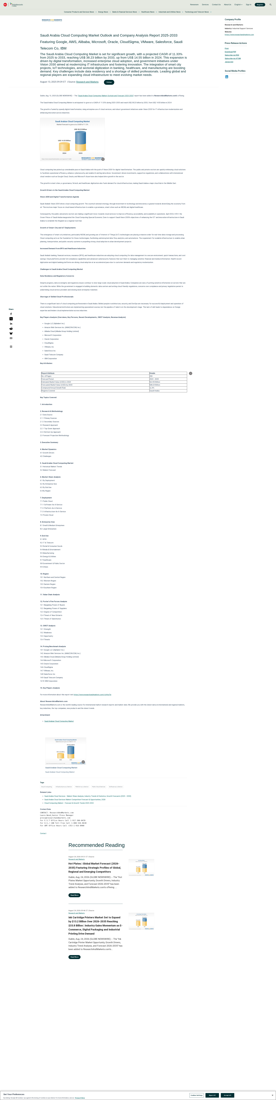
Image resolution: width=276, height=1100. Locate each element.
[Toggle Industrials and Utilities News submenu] (183, 12)
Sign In (248, 5)
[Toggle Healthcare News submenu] (156, 12)
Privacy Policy (80, 1098)
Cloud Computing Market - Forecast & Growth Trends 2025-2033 (69, 803)
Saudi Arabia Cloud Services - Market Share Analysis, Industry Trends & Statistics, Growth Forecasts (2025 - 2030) (87, 796)
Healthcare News (147, 12)
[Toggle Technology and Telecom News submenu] (211, 12)
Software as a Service (115, 787)
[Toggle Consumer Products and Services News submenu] (96, 12)
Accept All (227, 1095)
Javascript (229, 62)
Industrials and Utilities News (170, 12)
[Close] (272, 1095)
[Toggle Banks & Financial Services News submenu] (139, 12)
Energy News (103, 12)
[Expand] (103, 159)
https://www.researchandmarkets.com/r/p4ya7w (92, 695)
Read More (74, 895)
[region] (138, 1095)
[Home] (13, 4)
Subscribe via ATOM (233, 58)
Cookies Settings (196, 1095)
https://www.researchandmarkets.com (239, 35)
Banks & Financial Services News (124, 12)
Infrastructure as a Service (64, 787)
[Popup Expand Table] (190, 373)
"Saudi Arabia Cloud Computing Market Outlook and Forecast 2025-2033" (106, 96)
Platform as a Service (81, 787)
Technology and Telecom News (197, 12)
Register (260, 5)
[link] (194, 4)
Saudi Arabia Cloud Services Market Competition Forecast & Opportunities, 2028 (74, 800)
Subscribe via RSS (232, 55)
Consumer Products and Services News (79, 12)
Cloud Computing (46, 787)
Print (227, 48)
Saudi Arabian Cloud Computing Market (59, 721)
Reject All (212, 1095)
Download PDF (230, 52)
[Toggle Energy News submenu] (110, 12)
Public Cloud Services (98, 787)
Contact (43, 833)
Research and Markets (87, 82)
